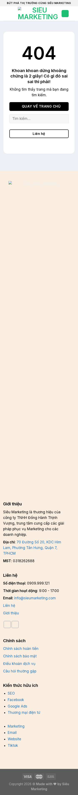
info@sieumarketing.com (35, 598)
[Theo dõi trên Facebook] (7, 624)
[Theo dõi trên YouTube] (15, 624)
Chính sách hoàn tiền (20, 649)
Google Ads (17, 706)
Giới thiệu (11, 613)
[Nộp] (63, 118)
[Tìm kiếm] (13, 13)
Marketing (16, 726)
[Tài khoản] (65, 13)
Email (12, 732)
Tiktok (13, 745)
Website (14, 739)
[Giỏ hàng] (74, 13)
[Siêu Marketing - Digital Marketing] (38, 13)
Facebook (16, 700)
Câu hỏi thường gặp (19, 671)
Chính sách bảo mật (20, 656)
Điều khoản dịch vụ (19, 664)
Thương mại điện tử (24, 712)
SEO (11, 693)
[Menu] (6, 13)
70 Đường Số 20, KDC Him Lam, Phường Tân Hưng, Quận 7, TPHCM (32, 547)
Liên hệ (9, 606)
